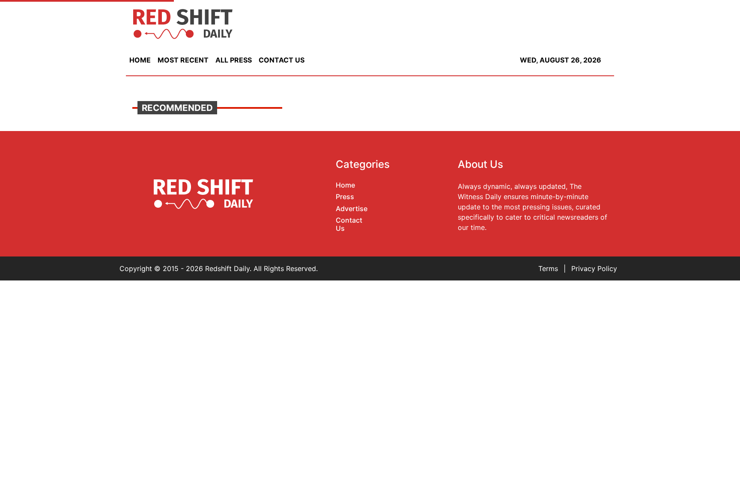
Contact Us (349, 224)
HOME (140, 60)
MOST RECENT (183, 60)
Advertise (351, 208)
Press (345, 196)
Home (345, 185)
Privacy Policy (594, 268)
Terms (548, 268)
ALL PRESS (233, 60)
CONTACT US (281, 60)
